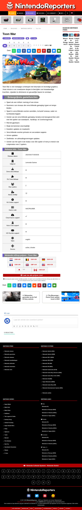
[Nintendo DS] (67, 19)
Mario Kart (7, 407)
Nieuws (20, 13)
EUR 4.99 (17, 259)
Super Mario (7, 404)
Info (61, 13)
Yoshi (5, 434)
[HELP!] (53, 496)
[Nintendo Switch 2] (6, 19)
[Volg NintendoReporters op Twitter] (37, 495)
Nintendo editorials (9, 363)
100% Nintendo (16, 508)
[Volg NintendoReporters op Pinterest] (45, 495)
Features (41, 13)
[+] (37, 326)
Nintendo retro (8, 369)
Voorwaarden (47, 508)
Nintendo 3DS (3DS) (47, 360)
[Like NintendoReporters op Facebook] (28, 495)
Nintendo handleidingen (10, 360)
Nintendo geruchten (9, 354)
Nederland (25, 508)
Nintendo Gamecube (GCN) (49, 369)
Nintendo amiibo (46, 393)
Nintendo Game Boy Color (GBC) (51, 375)
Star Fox (6, 444)
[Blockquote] (31, 326)
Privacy (55, 508)
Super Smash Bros (9, 425)
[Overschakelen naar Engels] (72, 13)
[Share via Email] (59, 51)
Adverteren (38, 508)
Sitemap (68, 508)
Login (12, 13)
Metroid (6, 437)
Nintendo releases (9, 357)
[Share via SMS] (54, 51)
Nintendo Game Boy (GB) (49, 384)
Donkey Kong (8, 419)
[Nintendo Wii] (54, 19)
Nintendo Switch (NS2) (48, 351)
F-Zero (6, 453)
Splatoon (6, 431)
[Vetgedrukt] (14, 326)
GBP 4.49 (34, 264)
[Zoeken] (68, 13)
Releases (30, 13)
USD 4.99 (50, 264)
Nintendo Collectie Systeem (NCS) (27, 501)
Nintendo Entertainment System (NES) (52, 388)
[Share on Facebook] (24, 51)
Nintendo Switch (18, 38)
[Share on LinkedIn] (34, 51)
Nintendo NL (45, 406)
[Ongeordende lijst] (28, 326)
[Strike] (22, 326)
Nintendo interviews (9, 366)
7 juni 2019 (7, 38)
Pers (31, 508)
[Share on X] (19, 51)
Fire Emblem (7, 441)
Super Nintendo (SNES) (48, 381)
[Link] (33, 326)
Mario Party (7, 410)
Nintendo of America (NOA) (49, 412)
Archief (61, 508)
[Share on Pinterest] (44, 51)
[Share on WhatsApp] (14, 51)
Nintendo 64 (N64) (47, 378)
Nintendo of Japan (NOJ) (48, 415)
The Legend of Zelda (9, 416)
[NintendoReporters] (41, 10)
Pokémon (7, 413)
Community (52, 13)
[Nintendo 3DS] (42, 19)
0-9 (53, 477)
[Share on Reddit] (39, 51)
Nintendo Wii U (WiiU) (48, 357)
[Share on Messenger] (29, 51)
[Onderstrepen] (19, 326)
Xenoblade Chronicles (10, 447)
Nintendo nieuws (9, 351)
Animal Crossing (8, 422)
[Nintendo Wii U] (30, 19)
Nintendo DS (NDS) (47, 366)
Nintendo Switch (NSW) (48, 354)
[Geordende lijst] (25, 326)
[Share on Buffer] (49, 51)
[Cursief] (17, 326)
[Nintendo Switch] (18, 19)
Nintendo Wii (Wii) (47, 363)
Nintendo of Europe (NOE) (49, 409)
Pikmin (6, 450)
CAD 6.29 (42, 270)
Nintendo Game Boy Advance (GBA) (52, 372)
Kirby (5, 428)
